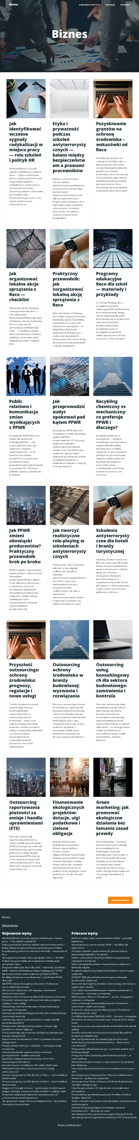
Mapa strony (10, 925)
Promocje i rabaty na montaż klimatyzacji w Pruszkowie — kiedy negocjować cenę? (102, 1011)
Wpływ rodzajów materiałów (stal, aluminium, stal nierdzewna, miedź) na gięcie (104, 1103)
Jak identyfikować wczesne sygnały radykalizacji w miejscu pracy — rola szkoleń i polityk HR (32, 940)
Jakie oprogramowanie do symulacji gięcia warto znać (100, 1039)
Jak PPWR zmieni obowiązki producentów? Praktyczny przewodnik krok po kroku (30, 985)
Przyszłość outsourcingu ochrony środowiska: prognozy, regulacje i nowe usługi (31, 1002)
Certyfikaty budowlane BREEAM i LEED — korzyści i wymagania (104, 1016)
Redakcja (110, 5)
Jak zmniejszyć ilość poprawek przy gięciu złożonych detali (102, 1114)
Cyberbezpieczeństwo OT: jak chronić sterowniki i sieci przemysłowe (100, 1090)
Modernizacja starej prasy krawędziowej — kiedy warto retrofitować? (100, 1044)
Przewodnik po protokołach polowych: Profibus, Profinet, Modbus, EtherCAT (101, 1096)
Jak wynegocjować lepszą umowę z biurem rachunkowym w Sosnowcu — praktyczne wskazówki (102, 1077)
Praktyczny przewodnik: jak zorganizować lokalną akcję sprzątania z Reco (31, 963)
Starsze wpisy (120, 900)
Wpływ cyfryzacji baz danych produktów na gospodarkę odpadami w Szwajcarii (101, 959)
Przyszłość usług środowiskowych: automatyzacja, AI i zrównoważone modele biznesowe (30, 1096)
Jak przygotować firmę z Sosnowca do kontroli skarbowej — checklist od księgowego (103, 1083)
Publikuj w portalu (89, 5)
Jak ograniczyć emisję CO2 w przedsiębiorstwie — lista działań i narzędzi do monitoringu (34, 1103)
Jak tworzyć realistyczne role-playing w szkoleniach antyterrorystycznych (29, 992)
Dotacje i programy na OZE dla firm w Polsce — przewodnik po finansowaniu (34, 1077)
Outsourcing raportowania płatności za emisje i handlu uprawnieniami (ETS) (30, 1021)
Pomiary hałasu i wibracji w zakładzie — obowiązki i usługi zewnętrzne (31, 1047)
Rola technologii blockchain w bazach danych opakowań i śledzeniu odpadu (101, 966)
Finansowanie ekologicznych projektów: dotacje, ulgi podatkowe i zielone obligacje (29, 1028)
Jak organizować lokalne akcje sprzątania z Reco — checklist (33, 957)
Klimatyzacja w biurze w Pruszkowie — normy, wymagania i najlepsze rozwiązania (102, 998)
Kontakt (125, 5)
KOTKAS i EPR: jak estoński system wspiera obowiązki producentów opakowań (99, 979)
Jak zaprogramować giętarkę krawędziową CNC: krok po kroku (104, 1117)
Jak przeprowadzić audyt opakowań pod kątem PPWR (30, 974)
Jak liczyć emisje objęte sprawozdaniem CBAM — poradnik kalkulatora (102, 940)
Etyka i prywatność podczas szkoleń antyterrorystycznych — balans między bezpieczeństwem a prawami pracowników (33, 946)
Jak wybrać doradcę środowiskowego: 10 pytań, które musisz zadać (103, 1021)
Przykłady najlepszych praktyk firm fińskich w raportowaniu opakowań (103, 972)
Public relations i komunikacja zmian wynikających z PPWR (32, 970)
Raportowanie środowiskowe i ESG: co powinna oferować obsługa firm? (32, 1041)
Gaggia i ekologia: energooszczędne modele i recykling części (34, 1091)
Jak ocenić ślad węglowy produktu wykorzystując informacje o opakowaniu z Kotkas (104, 985)
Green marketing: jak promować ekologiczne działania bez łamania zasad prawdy (32, 1034)
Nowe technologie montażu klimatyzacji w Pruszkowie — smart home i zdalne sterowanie (101, 1005)
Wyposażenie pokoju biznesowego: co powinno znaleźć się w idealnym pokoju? (103, 1050)
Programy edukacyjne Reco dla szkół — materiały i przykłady (33, 967)
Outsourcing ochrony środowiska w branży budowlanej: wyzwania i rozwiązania (31, 1008)
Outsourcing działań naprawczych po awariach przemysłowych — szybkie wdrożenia (26, 1054)
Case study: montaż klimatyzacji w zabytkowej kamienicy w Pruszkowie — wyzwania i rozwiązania (102, 992)
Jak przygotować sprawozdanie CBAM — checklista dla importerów (100, 946)
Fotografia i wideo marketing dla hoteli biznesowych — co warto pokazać (101, 1057)
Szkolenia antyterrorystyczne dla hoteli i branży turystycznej (33, 996)
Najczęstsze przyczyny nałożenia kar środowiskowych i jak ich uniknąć (104, 1028)
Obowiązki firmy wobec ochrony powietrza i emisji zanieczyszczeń (28, 1070)
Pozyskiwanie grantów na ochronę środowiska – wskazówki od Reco (34, 953)
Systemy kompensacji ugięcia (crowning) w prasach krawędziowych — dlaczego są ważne (98, 1109)
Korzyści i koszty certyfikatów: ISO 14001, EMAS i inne (30, 1065)
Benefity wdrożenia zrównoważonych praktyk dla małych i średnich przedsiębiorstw (102, 1034)
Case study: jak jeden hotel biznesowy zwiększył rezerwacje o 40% (103, 1070)
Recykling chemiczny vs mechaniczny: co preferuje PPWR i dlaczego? (32, 979)
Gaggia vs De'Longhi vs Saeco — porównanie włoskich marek (33, 1088)
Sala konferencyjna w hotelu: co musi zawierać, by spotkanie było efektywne (103, 1064)
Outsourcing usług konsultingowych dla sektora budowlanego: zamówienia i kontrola (34, 1015)
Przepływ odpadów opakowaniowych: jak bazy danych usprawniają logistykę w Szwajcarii (99, 953)
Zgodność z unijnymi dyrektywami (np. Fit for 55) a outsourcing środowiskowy (28, 1060)
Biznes (13, 4)
